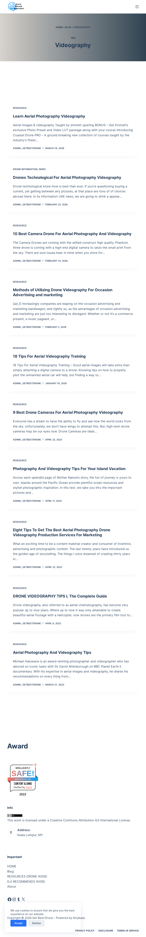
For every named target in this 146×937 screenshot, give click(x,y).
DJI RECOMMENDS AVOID (26, 881)
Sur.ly (29, 787)
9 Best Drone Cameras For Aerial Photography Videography (68, 412)
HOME (11, 866)
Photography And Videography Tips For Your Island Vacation (69, 468)
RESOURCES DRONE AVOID (27, 876)
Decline (36, 923)
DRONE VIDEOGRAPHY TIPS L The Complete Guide (60, 596)
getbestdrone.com (23, 779)
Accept (18, 923)
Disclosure (105, 930)
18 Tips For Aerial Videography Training (49, 356)
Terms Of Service (128, 930)
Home (59, 27)
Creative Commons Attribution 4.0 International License (90, 820)
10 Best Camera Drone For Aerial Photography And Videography (72, 233)
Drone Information (25, 169)
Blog (68, 27)
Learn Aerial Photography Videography (49, 116)
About (11, 886)
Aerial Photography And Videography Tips (52, 652)
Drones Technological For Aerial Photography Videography (67, 177)
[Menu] (137, 6)
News (42, 169)
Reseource (20, 107)
